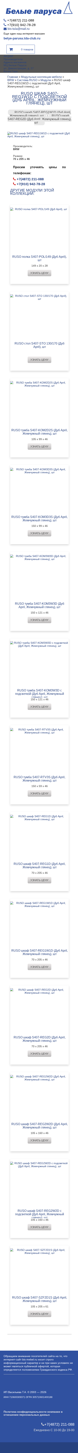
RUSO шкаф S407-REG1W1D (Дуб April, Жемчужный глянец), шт (40, 114)
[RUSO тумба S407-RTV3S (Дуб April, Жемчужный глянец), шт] (39, 749)
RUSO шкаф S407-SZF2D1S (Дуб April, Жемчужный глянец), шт (39, 1299)
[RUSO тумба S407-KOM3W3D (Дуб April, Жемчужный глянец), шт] (39, 576)
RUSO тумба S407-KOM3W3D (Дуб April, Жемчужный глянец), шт (39, 605)
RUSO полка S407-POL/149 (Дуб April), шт (39, 258)
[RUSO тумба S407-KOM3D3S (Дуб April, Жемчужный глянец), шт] (39, 489)
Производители (13, 59)
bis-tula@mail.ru (19, 28)
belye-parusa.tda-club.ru (22, 38)
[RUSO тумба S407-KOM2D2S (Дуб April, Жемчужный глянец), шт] (39, 402)
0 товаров (27, 49)
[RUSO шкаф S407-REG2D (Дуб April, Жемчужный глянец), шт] (39, 1009)
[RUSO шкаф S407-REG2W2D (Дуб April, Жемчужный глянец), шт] (39, 1096)
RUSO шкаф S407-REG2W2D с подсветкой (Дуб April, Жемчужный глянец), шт (39, 1214)
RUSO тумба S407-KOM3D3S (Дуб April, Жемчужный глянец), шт (39, 518)
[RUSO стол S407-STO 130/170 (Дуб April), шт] (39, 316)
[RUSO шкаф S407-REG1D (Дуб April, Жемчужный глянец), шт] (39, 836)
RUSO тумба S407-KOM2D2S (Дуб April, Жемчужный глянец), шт (39, 432)
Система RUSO (27, 80)
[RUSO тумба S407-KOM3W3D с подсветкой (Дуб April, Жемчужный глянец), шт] (39, 662)
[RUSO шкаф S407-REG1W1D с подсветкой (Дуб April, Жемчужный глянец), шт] (39, 134)
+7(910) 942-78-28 (21, 25)
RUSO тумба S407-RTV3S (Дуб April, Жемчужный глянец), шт (39, 779)
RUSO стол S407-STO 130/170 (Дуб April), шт (39, 345)
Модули (46, 80)
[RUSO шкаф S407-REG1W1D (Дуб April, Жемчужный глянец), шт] (39, 923)
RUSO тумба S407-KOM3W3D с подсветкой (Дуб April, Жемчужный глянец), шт (39, 694)
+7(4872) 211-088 (20, 20)
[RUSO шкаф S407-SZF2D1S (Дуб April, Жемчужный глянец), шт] (39, 1270)
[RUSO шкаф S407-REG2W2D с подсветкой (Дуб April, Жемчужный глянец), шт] (39, 1183)
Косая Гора (11, 71)
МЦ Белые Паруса (15, 65)
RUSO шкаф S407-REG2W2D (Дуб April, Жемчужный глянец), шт (39, 1125)
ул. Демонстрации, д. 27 (19, 68)
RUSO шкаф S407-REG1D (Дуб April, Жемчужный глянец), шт (40, 865)
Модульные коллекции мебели (41, 76)
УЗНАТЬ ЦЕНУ (39, 273)
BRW (10, 80)
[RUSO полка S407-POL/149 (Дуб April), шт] (39, 229)
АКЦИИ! (8, 56)
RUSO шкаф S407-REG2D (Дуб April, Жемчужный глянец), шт (39, 119)
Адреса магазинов (15, 62)
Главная (12, 76)
